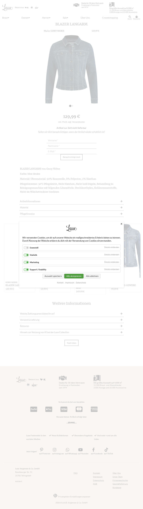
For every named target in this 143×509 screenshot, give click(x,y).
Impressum (69, 283)
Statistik (33, 255)
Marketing (34, 262)
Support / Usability (38, 270)
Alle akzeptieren (73, 276)
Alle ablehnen (92, 276)
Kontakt (60, 283)
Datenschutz (81, 283)
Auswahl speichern (53, 276)
